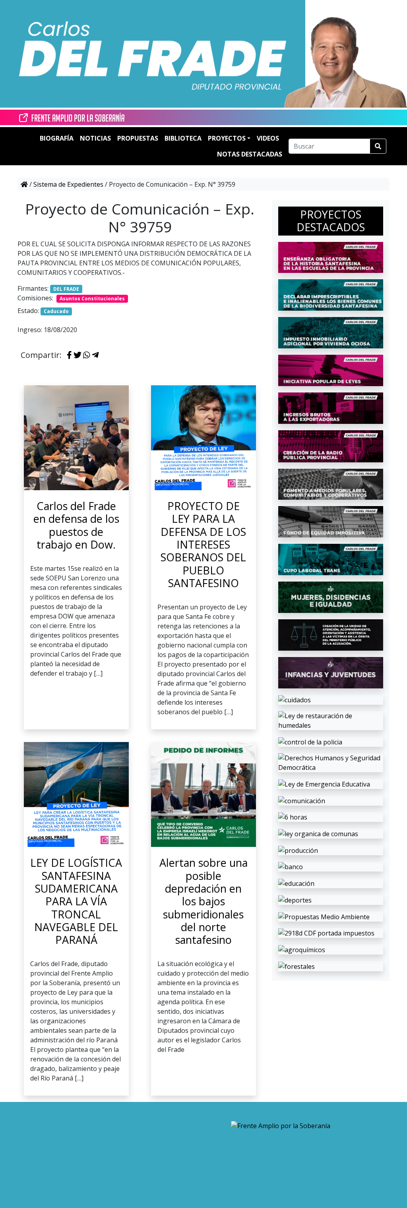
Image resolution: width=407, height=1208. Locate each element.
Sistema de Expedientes (68, 184)
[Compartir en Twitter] (77, 355)
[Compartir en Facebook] (69, 355)
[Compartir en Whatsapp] (86, 355)
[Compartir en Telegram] (95, 355)
